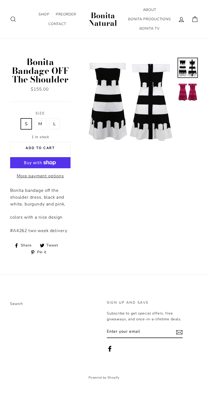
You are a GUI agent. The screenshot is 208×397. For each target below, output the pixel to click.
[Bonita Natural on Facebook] (110, 349)
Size (40, 113)
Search (16, 303)
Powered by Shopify (104, 377)
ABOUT (149, 9)
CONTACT (57, 24)
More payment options (40, 176)
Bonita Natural (103, 19)
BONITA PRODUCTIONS (149, 19)
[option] (131, 101)
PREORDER (66, 14)
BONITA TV (150, 28)
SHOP (44, 14)
